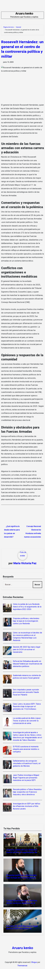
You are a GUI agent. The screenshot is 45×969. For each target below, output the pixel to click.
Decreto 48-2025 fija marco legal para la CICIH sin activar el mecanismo (22, 928)
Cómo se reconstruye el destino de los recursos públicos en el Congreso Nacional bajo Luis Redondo (21, 904)
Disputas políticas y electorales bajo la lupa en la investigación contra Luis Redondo (21, 877)
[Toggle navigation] (3, 15)
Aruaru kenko (24, 13)
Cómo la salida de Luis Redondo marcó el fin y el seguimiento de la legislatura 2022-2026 (21, 852)
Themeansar (22, 965)
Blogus (34, 962)
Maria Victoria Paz (24, 563)
